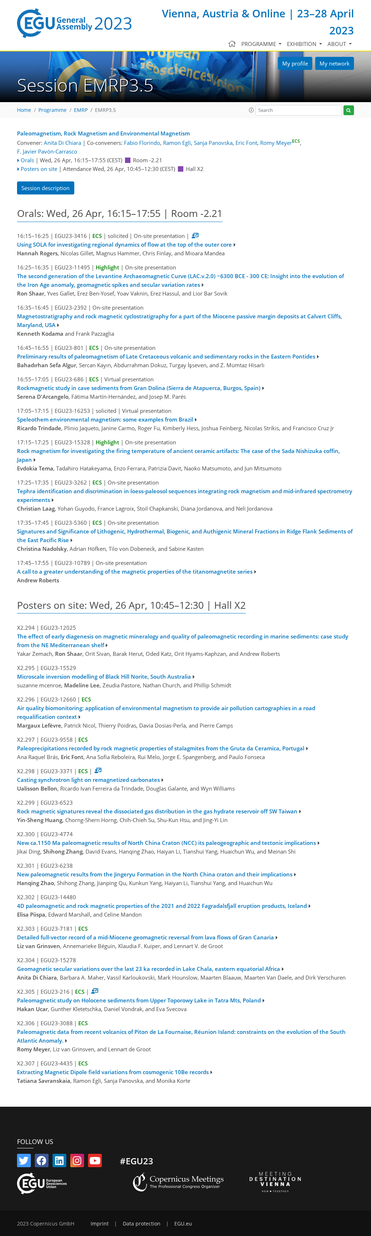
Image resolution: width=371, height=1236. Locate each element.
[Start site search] (348, 110)
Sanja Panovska (213, 142)
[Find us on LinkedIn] (59, 1162)
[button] (251, 110)
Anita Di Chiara (62, 142)
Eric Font (246, 142)
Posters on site (39, 168)
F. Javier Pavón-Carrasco (47, 151)
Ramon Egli (177, 142)
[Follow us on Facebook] (42, 1162)
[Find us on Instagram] (77, 1162)
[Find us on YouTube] (95, 1162)
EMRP (81, 110)
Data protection (142, 1223)
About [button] (337, 43)
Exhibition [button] (302, 43)
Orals (27, 160)
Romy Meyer (280, 142)
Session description (45, 188)
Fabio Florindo (142, 142)
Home (24, 110)
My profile (295, 63)
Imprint (100, 1223)
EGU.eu (183, 1223)
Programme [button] (259, 43)
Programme (52, 110)
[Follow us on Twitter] (24, 1162)
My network (335, 63)
